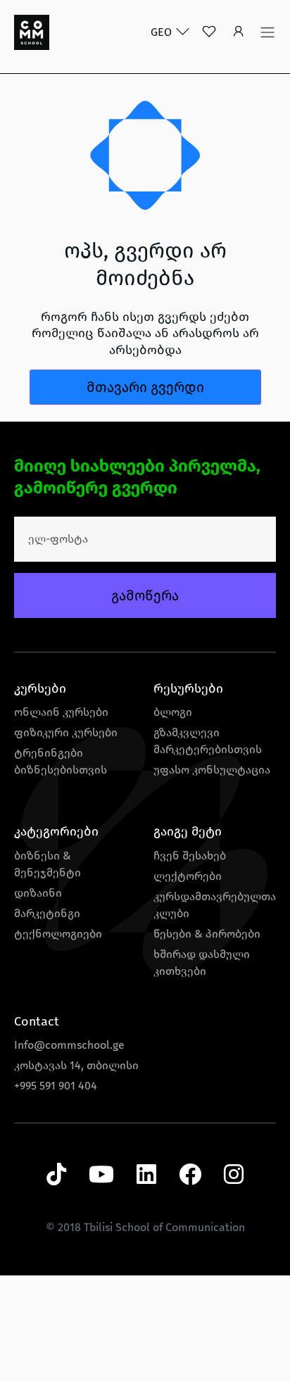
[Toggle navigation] (267, 32)
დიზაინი (38, 893)
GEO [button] (163, 32)
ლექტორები (187, 876)
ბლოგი (172, 712)
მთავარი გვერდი (145, 387)
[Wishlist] (209, 33)
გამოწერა (145, 595)
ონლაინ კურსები (61, 712)
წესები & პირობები (206, 933)
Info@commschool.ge (69, 1045)
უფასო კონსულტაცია (211, 769)
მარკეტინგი (47, 913)
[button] (238, 33)
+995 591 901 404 (55, 1085)
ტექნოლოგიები (58, 933)
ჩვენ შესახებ (189, 855)
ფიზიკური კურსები (66, 732)
